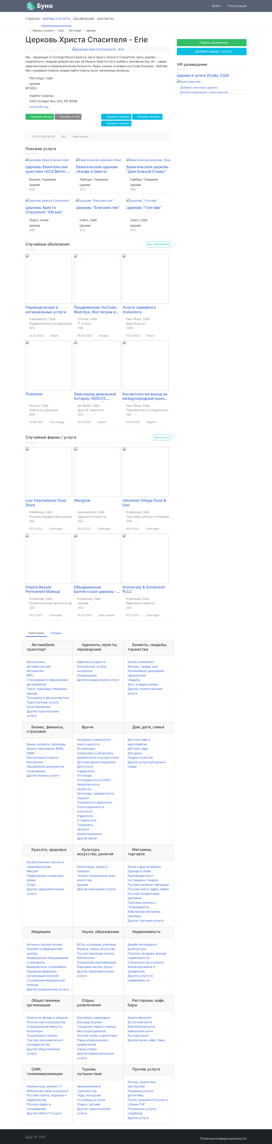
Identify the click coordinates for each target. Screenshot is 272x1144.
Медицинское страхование (46, 967)
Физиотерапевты (89, 834)
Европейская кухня (141, 1026)
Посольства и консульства (46, 1022)
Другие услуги (138, 1118)
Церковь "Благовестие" (98, 207)
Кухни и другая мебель (144, 867)
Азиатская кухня (139, 1017)
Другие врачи (87, 838)
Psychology (57, 422)
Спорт (31, 885)
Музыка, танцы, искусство (96, 949)
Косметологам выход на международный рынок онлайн (144, 398)
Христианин (81, 136)
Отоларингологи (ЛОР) (94, 780)
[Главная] (26, 30)
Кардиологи (86, 771)
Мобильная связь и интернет (48, 1091)
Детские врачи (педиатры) (96, 762)
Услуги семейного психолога (139, 309)
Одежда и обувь (139, 871)
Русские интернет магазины (148, 885)
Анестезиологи (88, 744)
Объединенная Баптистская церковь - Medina (95, 591)
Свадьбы (134, 680)
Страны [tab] (56, 633)
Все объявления (158, 244)
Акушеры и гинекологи (94, 739)
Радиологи (85, 816)
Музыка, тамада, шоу (143, 666)
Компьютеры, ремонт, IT (44, 1086)
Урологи (83, 829)
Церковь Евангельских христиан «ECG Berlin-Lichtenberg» (46, 171)
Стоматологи (86, 820)
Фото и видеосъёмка (143, 684)
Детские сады (138, 748)
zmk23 (102, 422)
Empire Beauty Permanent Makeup (42, 589)
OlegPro (151, 422)
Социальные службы (42, 1035)
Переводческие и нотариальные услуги (45, 309)
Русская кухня (138, 1035)
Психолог (34, 394)
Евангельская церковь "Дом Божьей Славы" (147, 169)
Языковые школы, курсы (95, 967)
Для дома (134, 753)
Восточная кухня (140, 1022)
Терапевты (85, 825)
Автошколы (35, 671)
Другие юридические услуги (98, 680)
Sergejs (103, 335)
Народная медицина (41, 971)
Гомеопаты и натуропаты (95, 753)
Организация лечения (43, 976)
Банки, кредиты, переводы (46, 744)
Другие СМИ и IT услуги (44, 1113)
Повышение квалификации (96, 962)
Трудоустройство (140, 757)
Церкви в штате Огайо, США (203, 75)
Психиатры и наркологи (94, 802)
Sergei (54, 335)
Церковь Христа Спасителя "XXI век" (44, 209)
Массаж (32, 871)
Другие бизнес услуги (43, 775)
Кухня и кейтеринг (141, 662)
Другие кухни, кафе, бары (146, 1040)
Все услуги (162, 437)
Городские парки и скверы (96, 1026)
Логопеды (84, 775)
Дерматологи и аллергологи (98, 757)
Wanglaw (82, 500)
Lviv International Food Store (45, 502)
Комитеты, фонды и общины (47, 1017)
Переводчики (87, 675)
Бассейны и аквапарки (93, 1017)
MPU (30, 675)
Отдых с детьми (88, 1104)
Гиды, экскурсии (89, 1095)
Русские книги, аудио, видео (148, 889)
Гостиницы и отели (91, 1100)
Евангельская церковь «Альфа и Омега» (97, 169)
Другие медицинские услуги (47, 989)
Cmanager (55, 528)
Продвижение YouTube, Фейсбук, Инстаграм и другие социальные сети (97, 312)
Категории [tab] (36, 633)
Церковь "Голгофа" (144, 207)
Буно (29, 1137)
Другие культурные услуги (96, 889)
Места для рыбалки (91, 1031)
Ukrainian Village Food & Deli (144, 502)
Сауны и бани (87, 1049)
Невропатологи (88, 784)
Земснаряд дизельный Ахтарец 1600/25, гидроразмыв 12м (95, 398)
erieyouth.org (38, 107)
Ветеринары (86, 748)
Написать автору (41, 116)
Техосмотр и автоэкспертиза (48, 698)
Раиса (150, 335)
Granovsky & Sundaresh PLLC (143, 589)
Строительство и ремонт (146, 962)
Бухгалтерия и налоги (43, 757)
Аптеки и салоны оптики (44, 944)
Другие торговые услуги (145, 920)
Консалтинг (35, 762)
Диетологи (85, 766)
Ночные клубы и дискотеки (97, 1035)
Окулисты (84, 789)
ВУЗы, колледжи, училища (96, 944)
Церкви (82, 885)
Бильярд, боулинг (90, 1022)
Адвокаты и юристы (91, 662)
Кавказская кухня (140, 1031)
